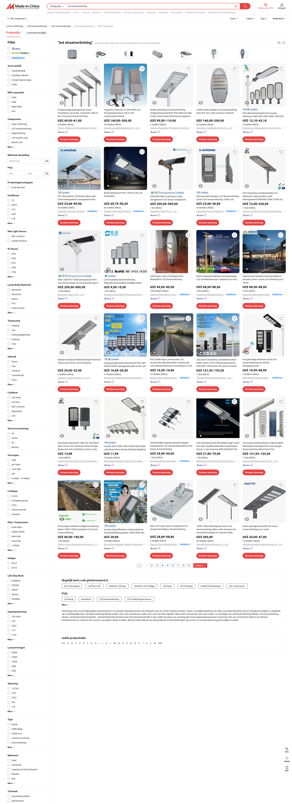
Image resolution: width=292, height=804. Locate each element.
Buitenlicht (96, 12)
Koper (233, 18)
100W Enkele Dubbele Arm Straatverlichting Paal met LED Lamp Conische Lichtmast (216, 111)
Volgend (199, 565)
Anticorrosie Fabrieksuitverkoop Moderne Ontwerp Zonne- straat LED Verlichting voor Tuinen (263, 279)
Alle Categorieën (17, 18)
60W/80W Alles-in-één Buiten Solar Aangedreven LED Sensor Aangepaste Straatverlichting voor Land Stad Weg (168, 198)
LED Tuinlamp (186, 586)
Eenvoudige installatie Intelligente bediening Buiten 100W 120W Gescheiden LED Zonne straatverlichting (78, 529)
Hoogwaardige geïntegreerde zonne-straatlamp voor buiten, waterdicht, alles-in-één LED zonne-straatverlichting (78, 113)
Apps (263, 18)
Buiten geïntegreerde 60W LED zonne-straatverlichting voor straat (260, 528)
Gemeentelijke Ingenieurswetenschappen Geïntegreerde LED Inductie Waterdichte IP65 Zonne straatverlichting (171, 445)
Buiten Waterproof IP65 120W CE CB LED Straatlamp (123, 194)
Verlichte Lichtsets (117, 586)
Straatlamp (151, 12)
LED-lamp (86, 12)
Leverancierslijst (36, 32)
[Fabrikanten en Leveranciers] (22, 6)
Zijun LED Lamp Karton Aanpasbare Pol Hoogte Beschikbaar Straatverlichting (168, 527)
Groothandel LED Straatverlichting (222, 12)
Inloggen (282, 8)
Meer (64, 604)
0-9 (63, 643)
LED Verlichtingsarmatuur (133, 12)
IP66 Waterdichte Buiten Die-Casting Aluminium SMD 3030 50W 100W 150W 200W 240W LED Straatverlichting (264, 115)
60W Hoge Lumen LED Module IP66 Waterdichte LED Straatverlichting (166, 278)
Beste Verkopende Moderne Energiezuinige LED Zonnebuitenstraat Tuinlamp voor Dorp (216, 278)
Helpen (250, 18)
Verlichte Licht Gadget (144, 586)
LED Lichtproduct (237, 586)
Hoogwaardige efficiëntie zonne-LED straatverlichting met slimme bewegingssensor (260, 362)
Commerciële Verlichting (195, 12)
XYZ (160, 643)
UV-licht (76, 12)
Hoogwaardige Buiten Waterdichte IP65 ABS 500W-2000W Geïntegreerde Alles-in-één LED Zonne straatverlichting (125, 364)
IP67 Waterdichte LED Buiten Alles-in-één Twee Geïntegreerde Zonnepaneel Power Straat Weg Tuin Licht (77, 198)
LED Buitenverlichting (112, 12)
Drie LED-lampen (72, 586)
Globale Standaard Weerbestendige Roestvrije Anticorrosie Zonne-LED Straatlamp (79, 361)
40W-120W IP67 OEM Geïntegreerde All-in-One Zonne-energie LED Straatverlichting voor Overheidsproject (79, 281)
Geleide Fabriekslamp (211, 586)
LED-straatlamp (176, 12)
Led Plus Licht (94, 586)
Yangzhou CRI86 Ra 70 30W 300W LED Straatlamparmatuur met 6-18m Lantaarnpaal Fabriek (122, 113)
